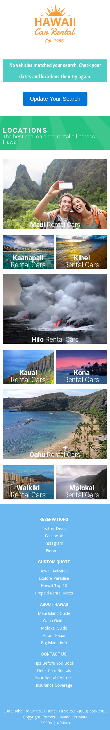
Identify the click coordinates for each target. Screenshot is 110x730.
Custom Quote (54, 562)
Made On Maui (73, 717)
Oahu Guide (54, 620)
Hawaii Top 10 (54, 585)
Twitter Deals (54, 528)
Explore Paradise (54, 578)
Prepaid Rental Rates (54, 593)
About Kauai (54, 635)
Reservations (53, 519)
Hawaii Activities (54, 571)
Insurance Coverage (54, 685)
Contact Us (54, 654)
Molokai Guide (54, 628)
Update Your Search (55, 99)
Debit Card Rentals (54, 670)
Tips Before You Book (54, 663)
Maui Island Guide (54, 613)
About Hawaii (54, 604)
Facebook (54, 535)
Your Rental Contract (54, 677)
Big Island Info (54, 642)
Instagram (54, 543)
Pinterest (54, 550)
